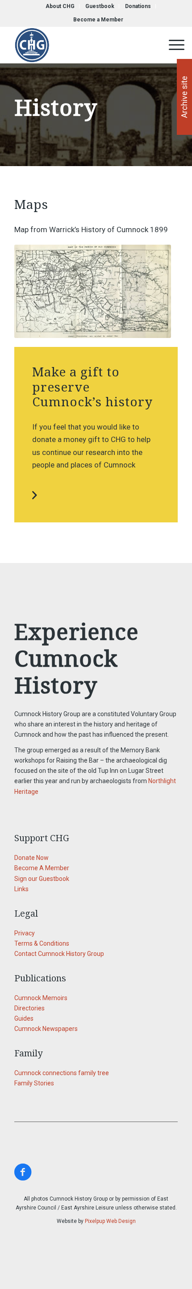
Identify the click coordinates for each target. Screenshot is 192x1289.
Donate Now (31, 857)
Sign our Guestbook (41, 878)
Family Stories (34, 1083)
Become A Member (41, 868)
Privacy (24, 933)
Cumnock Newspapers (46, 1028)
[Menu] (172, 45)
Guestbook (99, 6)
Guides (23, 1018)
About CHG (60, 6)
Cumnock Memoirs (40, 997)
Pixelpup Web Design (110, 1221)
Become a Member (98, 20)
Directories (29, 1008)
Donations (138, 6)
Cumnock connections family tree (61, 1072)
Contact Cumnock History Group (59, 953)
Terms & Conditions (41, 943)
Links (21, 889)
